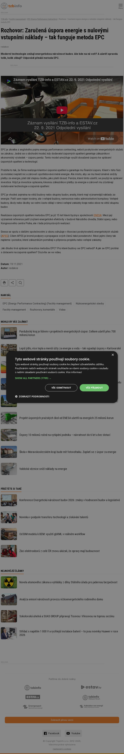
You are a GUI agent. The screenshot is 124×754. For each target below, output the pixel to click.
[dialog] (62, 377)
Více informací (74, 372)
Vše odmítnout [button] (61, 387)
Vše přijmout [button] (94, 387)
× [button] (112, 355)
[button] (62, 378)
